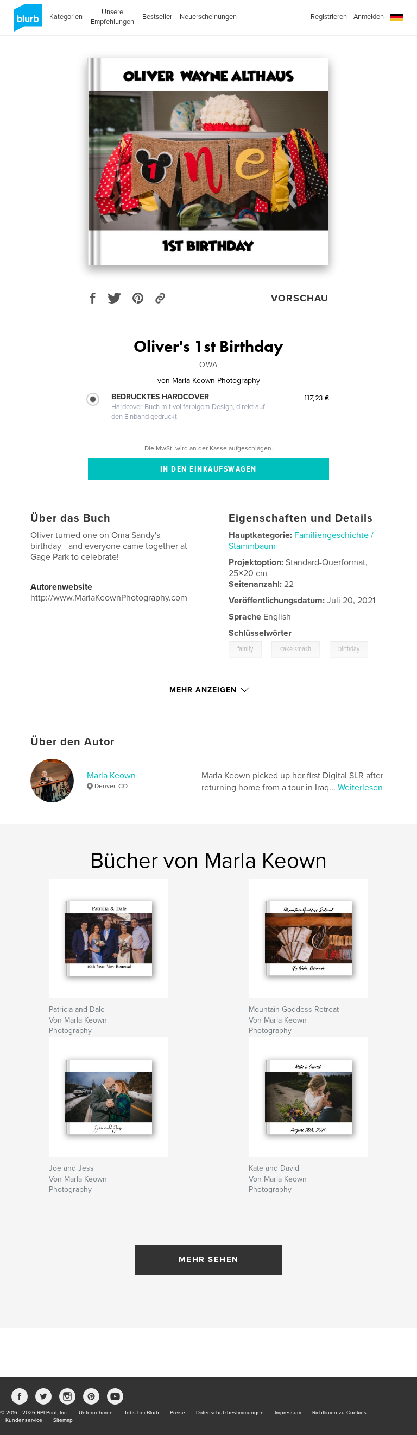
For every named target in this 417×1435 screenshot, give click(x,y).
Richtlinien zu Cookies (339, 1412)
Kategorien (66, 17)
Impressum (288, 1412)
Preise (177, 1412)
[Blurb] (25, 22)
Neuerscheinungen (208, 17)
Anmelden (368, 17)
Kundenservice (23, 1420)
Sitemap (63, 1420)
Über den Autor (72, 742)
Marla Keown (111, 775)
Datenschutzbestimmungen (230, 1412)
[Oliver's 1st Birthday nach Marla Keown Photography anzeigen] (207, 161)
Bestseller (157, 17)
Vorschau (299, 298)
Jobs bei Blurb (141, 1412)
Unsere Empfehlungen (112, 17)
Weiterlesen (360, 787)
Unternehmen (96, 1412)
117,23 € (316, 398)
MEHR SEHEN (209, 1259)
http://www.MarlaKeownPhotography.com (108, 597)
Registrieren (329, 17)
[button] (396, 17)
